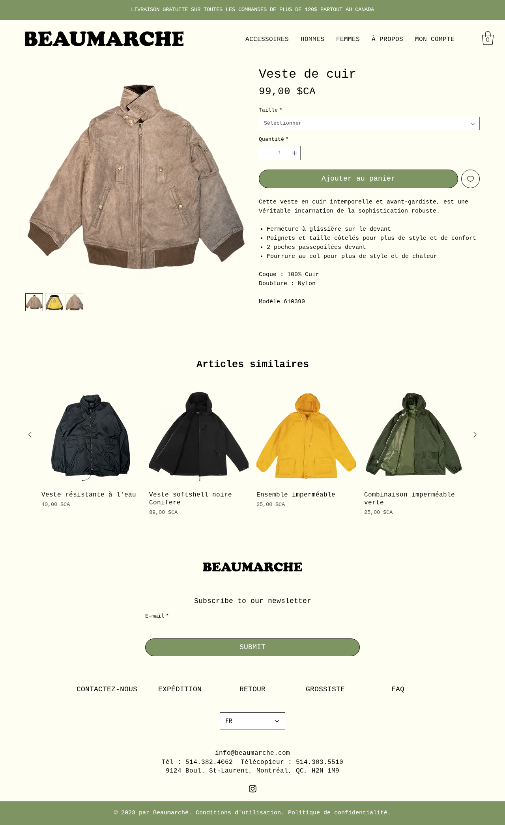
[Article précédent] (30, 434)
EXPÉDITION (180, 689)
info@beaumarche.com (252, 753)
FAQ (397, 689)
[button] (488, 38)
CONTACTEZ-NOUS (107, 689)
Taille (270, 110)
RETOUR (252, 689)
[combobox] (369, 123)
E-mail (157, 616)
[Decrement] (264, 153)
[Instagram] (253, 788)
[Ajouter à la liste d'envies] (470, 179)
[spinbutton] (279, 153)
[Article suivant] (475, 434)
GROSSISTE (325, 689)
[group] (252, 451)
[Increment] (295, 153)
